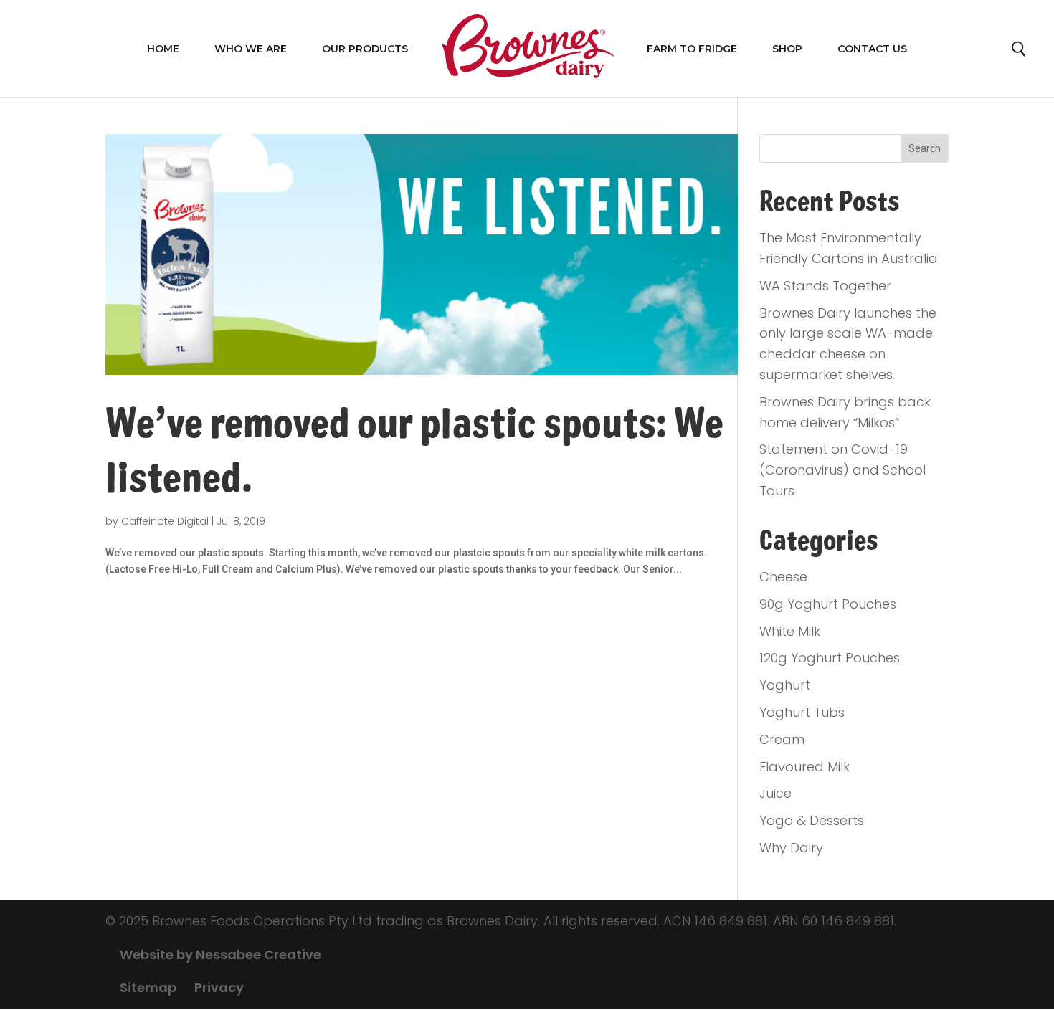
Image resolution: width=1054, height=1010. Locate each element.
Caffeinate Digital (165, 521)
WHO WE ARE (250, 48)
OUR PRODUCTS (365, 48)
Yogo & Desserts (811, 820)
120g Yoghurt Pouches (829, 658)
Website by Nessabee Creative (220, 954)
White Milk (789, 631)
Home (163, 48)
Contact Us (872, 48)
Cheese (783, 577)
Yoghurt (784, 685)
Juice (775, 793)
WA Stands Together (825, 286)
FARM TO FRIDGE (692, 48)
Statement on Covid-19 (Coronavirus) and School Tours (842, 470)
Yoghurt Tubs (802, 712)
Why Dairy (791, 848)
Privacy (219, 987)
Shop (787, 48)
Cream (781, 739)
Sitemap (148, 987)
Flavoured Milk (804, 767)
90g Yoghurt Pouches (827, 604)
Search (1019, 52)
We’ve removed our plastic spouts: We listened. (414, 451)
